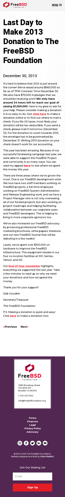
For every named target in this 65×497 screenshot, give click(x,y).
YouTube (45, 443)
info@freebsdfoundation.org (32, 401)
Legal (32, 425)
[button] (56, 5)
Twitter (32, 443)
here (13, 315)
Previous (11, 326)
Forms (32, 418)
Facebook (26, 443)
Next (24, 326)
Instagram (20, 443)
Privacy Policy (32, 428)
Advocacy (32, 431)
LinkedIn (39, 443)
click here (39, 113)
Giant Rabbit (47, 456)
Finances (32, 421)
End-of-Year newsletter (24, 266)
